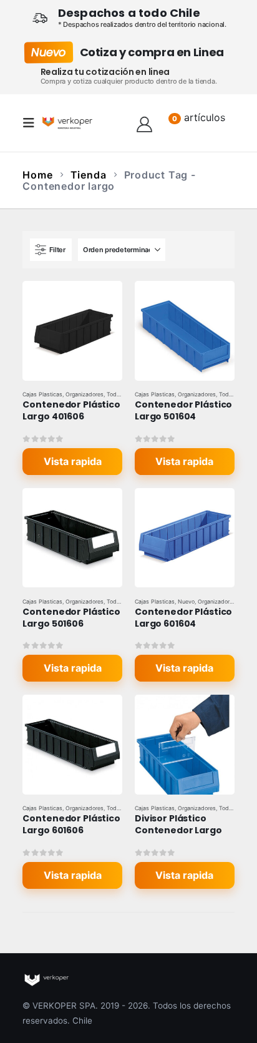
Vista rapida (73, 461)
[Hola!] (144, 123)
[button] (32, 123)
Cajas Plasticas (42, 394)
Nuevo (186, 601)
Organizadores (84, 394)
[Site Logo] (67, 123)
